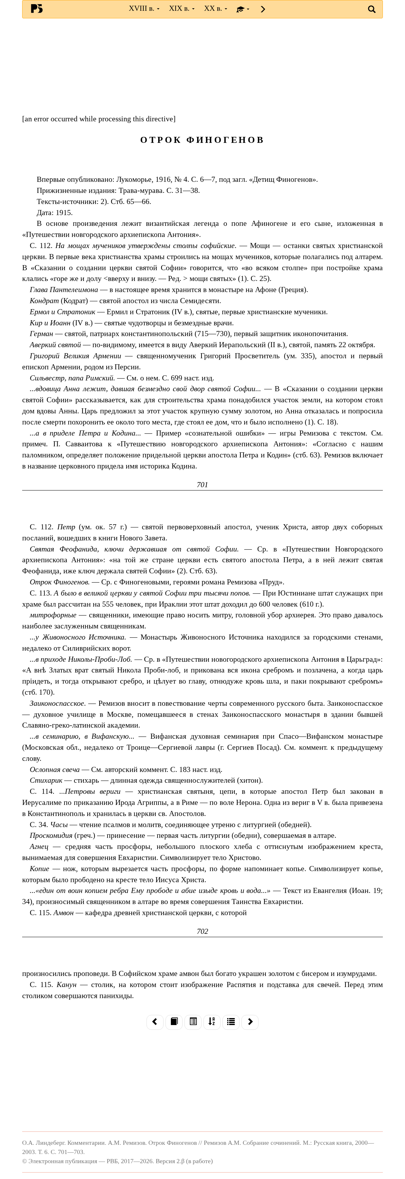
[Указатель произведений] (212, 1022)
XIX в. (180, 8)
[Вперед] (250, 1022)
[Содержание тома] (193, 1022)
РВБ (37, 8)
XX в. (214, 8)
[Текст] (174, 1022)
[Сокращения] (231, 1022)
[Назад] (155, 1022)
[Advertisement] (202, 69)
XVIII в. (142, 8)
